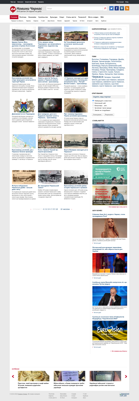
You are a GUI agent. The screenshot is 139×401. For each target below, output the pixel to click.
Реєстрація (120, 2)
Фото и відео (93, 17)
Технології (82, 17)
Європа (36, 21)
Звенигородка (104, 61)
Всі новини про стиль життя (118, 207)
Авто (96, 21)
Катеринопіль (110, 64)
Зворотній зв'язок (30, 2)
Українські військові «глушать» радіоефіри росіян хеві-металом (102, 384)
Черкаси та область (17, 21)
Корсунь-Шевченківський (111, 66)
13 (61, 209)
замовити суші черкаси (101, 84)
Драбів (121, 59)
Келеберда (96, 66)
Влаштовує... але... (101, 105)
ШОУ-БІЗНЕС (97, 210)
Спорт (62, 17)
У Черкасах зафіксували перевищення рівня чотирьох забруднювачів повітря (107, 43)
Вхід (126, 2)
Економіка (32, 17)
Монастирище (119, 68)
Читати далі (97, 243)
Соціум (74, 394)
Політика (22, 17)
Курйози (103, 21)
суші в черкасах (105, 86)
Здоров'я (67, 21)
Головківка (104, 59)
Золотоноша (116, 61)
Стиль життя (71, 17)
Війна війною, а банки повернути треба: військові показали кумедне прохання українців (69, 385)
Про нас (13, 2)
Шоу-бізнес (51, 21)
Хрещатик (109, 74)
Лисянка (95, 68)
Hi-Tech (82, 21)
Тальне (117, 72)
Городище (113, 59)
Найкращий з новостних (103, 101)
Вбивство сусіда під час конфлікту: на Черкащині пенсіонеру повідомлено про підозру (109, 47)
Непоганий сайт (100, 103)
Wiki (102, 17)
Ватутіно (95, 59)
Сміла (94, 72)
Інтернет (90, 21)
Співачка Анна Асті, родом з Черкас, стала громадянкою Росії (108, 215)
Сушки (110, 72)
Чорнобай (116, 77)
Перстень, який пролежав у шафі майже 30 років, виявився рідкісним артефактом (33, 385)
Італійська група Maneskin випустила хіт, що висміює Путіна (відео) (109, 283)
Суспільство (43, 17)
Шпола (94, 80)
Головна (14, 17)
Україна (28, 21)
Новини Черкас (22, 394)
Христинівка (118, 74)
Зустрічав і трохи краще (102, 108)
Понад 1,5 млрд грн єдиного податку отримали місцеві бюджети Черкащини (108, 38)
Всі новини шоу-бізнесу (119, 351)
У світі (43, 21)
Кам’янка (95, 64)
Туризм (75, 21)
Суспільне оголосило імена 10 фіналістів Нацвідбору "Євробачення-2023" (108, 318)
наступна (66, 209)
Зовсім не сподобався (102, 110)
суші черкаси (118, 86)
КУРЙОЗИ (15, 369)
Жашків (95, 61)
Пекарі (102, 70)
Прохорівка (110, 70)
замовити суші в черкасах (113, 82)
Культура (53, 17)
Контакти (20, 2)
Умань (101, 74)
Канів (102, 64)
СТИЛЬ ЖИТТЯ (98, 121)
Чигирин (107, 77)
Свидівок (120, 70)
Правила (41, 2)
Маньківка (103, 68)
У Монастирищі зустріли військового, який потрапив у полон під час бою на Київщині (107, 33)
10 (57, 209)
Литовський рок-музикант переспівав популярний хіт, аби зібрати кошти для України (107, 249)
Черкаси (97, 76)
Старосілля (102, 72)
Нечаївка (95, 70)
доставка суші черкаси (107, 80)
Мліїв (110, 68)
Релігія (59, 21)
